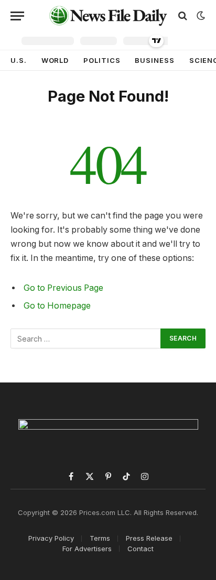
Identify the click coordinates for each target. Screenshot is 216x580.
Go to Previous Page (63, 288)
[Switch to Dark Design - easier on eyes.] (200, 15)
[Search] (182, 16)
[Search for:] (85, 338)
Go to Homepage (57, 306)
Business (154, 60)
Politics (101, 60)
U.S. (18, 60)
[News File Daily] (108, 15)
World (55, 60)
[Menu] (17, 16)
